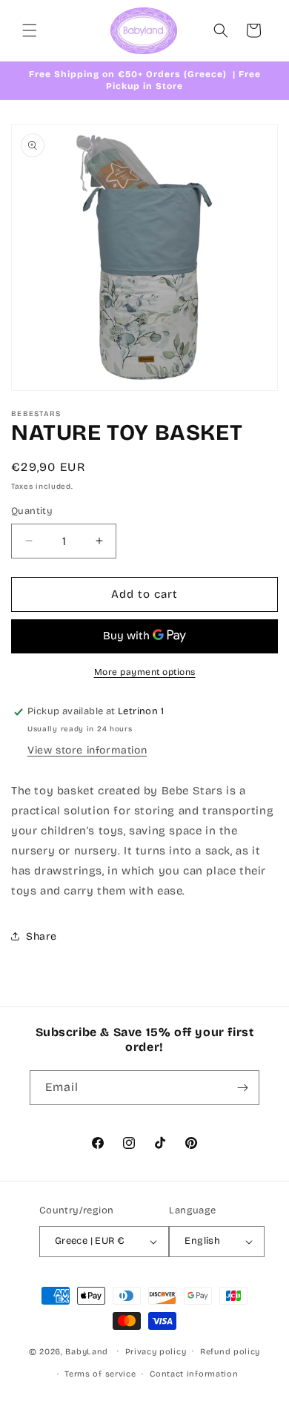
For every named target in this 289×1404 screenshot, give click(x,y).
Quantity (32, 511)
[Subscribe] (242, 1087)
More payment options (145, 672)
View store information (87, 750)
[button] (29, 30)
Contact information (194, 1374)
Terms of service (100, 1374)
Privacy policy (156, 1352)
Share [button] (41, 936)
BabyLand (86, 1351)
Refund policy (230, 1352)
